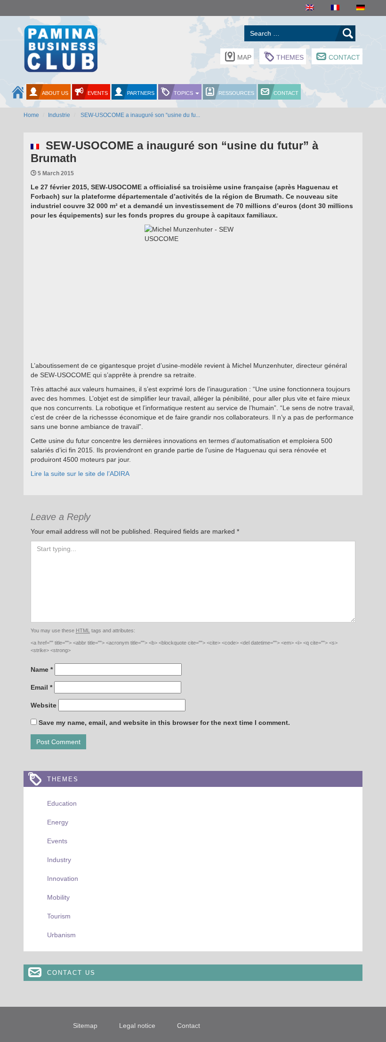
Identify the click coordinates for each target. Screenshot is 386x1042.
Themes (290, 57)
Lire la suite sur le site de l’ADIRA (80, 473)
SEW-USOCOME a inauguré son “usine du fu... (139, 115)
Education (62, 803)
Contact (344, 57)
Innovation (62, 878)
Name (42, 669)
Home (31, 115)
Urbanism (61, 935)
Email (41, 687)
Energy (57, 822)
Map (244, 57)
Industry (59, 859)
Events (98, 93)
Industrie (59, 115)
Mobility (58, 897)
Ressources (236, 93)
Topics (184, 93)
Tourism (59, 916)
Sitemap (85, 1025)
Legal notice (137, 1025)
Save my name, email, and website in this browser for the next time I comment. (164, 722)
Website (43, 705)
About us (55, 93)
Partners (140, 93)
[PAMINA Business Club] (60, 47)
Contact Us (71, 972)
